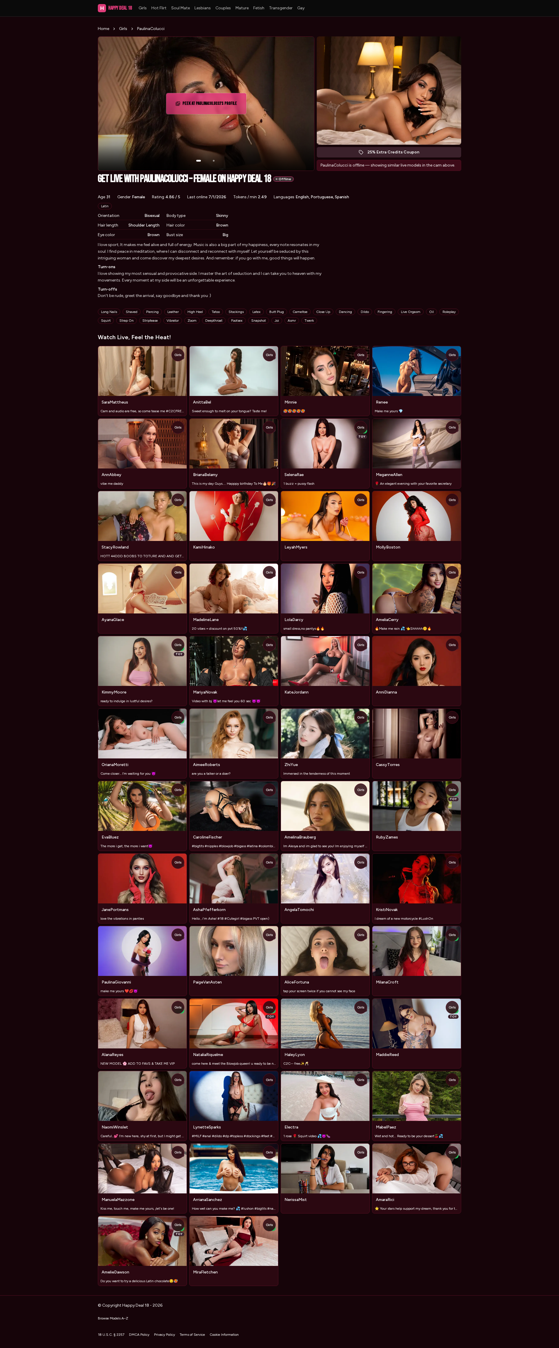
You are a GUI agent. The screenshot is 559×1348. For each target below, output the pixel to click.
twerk (309, 321)
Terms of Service (192, 1335)
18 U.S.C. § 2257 (111, 1335)
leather (173, 312)
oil (431, 312)
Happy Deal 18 (116, 8)
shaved (131, 312)
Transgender (281, 8)
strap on (126, 321)
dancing (345, 312)
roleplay (449, 312)
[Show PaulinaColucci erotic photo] (198, 160)
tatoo (216, 312)
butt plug (276, 312)
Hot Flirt (159, 8)
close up (323, 312)
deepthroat (213, 321)
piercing (152, 312)
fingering (385, 312)
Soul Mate (180, 8)
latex (256, 312)
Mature (242, 8)
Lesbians (202, 8)
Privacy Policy (164, 1335)
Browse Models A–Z (113, 1318)
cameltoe (300, 312)
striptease (150, 321)
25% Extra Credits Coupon (396, 154)
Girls (143, 8)
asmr (292, 321)
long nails (109, 312)
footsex (237, 321)
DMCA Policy (139, 1335)
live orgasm (410, 312)
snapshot (258, 321)
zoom (192, 321)
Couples (223, 8)
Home (103, 28)
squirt (106, 321)
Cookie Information (224, 1335)
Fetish (258, 8)
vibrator (173, 321)
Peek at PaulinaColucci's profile (210, 105)
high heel (195, 312)
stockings (236, 312)
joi (277, 321)
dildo (365, 312)
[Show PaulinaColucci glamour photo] (213, 160)
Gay (301, 8)
